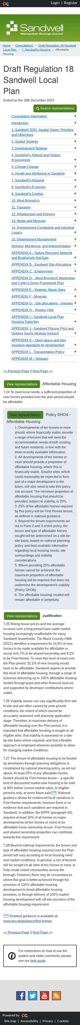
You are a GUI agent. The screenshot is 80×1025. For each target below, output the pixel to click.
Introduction (20, 123)
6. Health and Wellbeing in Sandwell (38, 173)
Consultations (24, 45)
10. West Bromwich (25, 200)
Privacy (47, 1021)
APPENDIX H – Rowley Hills (32, 310)
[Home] (35, 28)
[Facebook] (21, 996)
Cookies (63, 1021)
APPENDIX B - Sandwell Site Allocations (41, 264)
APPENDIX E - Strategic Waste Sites (38, 290)
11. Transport (20, 207)
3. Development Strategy (29, 148)
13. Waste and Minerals (28, 221)
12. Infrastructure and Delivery (33, 214)
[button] (55, 108)
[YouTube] (44, 996)
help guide (38, 960)
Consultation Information (29, 116)
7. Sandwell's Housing (36, 49)
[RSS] (56, 996)
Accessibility (29, 1021)
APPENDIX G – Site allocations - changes (42, 303)
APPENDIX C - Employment (32, 271)
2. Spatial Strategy (24, 141)
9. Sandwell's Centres (27, 194)
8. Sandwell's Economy (28, 187)
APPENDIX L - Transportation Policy (37, 352)
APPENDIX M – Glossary (29, 358)
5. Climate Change (25, 167)
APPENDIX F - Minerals (29, 296)
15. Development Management (33, 239)
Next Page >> (43, 371)
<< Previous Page (16, 371)
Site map (10, 1021)
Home (7, 45)
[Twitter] (33, 996)
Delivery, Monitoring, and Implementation (41, 246)
